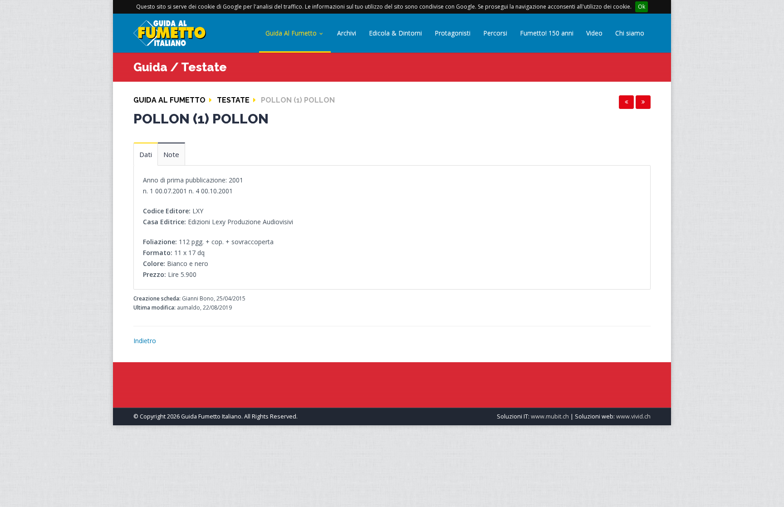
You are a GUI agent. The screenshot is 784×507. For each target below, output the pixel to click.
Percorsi (495, 33)
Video (594, 33)
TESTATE (233, 100)
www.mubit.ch (550, 416)
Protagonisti (452, 33)
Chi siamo (629, 33)
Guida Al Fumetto (291, 33)
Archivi (346, 33)
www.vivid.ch (633, 416)
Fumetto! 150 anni (546, 33)
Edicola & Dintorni (395, 33)
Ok (641, 6)
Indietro (144, 340)
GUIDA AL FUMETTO (169, 100)
